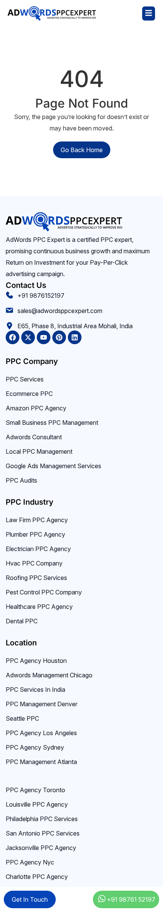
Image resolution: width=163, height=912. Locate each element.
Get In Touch (30, 899)
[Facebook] (12, 337)
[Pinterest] (59, 337)
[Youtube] (43, 337)
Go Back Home (82, 150)
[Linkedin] (75, 337)
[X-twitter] (28, 337)
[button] (125, 13)
